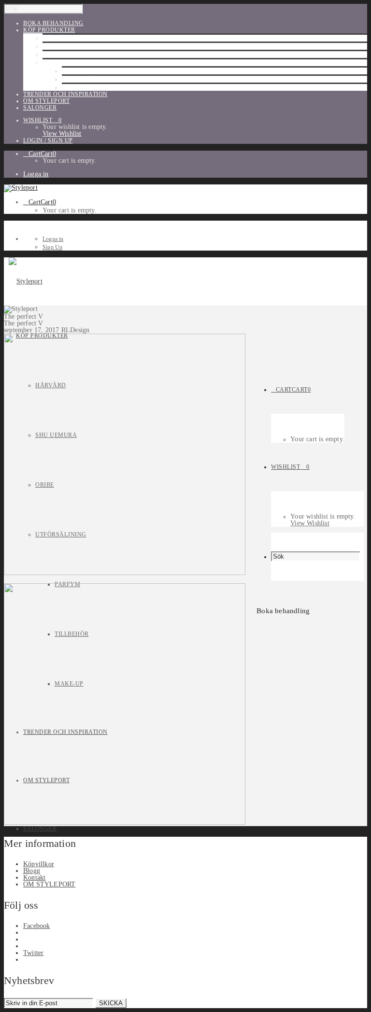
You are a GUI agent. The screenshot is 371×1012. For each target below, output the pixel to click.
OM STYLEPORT (49, 884)
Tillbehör (79, 79)
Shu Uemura (63, 46)
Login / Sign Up (48, 140)
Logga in (36, 174)
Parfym (74, 71)
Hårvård (58, 38)
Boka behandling (283, 611)
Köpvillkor (38, 864)
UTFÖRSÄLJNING (68, 62)
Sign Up (52, 247)
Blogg (31, 870)
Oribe (52, 54)
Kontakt (34, 877)
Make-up (76, 87)
